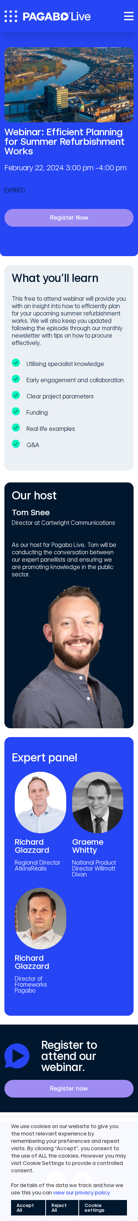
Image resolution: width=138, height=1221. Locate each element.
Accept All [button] (25, 1208)
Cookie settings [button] (95, 1208)
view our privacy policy (81, 1192)
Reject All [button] (59, 1208)
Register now (69, 1088)
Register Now (69, 217)
